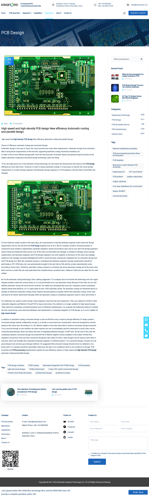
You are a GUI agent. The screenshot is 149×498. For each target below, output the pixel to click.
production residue (63, 373)
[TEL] (146, 330)
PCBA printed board (36, 369)
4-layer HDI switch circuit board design (63, 369)
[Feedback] (146, 336)
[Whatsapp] (146, 319)
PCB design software (16, 365)
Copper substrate (119, 181)
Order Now (138, 492)
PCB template (118, 160)
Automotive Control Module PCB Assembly (125, 166)
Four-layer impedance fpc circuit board (127, 186)
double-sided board (134, 177)
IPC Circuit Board (135, 172)
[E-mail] (146, 325)
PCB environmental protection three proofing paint (126, 154)
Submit (97, 461)
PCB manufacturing (128, 129)
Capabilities (38, 13)
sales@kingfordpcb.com (139, 5)
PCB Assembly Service (128, 124)
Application (26, 13)
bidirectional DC (119, 172)
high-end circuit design (16, 369)
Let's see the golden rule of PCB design (64, 390)
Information (49, 13)
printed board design (44, 373)
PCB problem (118, 177)
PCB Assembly (14, 13)
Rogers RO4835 (119, 191)
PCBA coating (33, 365)
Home (3, 13)
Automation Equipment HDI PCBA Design (58, 365)
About (58, 13)
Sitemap (107, 482)
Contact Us (67, 13)
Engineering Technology (128, 115)
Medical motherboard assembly (125, 149)
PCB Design (128, 119)
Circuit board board (120, 196)
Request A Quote (138, 13)
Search (120, 22)
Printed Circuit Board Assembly (20, 373)
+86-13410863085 (104, 4)
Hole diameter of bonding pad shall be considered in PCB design (31, 390)
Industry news (128, 134)
